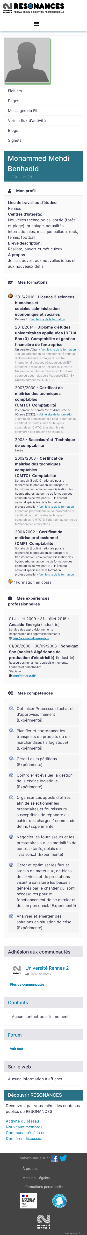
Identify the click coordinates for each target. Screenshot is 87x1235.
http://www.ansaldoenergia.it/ (31, 638)
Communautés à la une (27, 1132)
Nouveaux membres (24, 1126)
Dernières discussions (25, 1138)
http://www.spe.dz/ (24, 675)
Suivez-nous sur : (35, 1158)
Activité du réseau (22, 1121)
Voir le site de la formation (47, 319)
